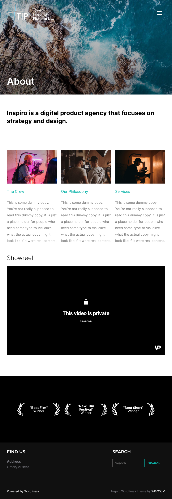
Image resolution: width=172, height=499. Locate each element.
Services (122, 191)
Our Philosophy (74, 191)
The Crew (15, 191)
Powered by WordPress (23, 491)
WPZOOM (158, 491)
